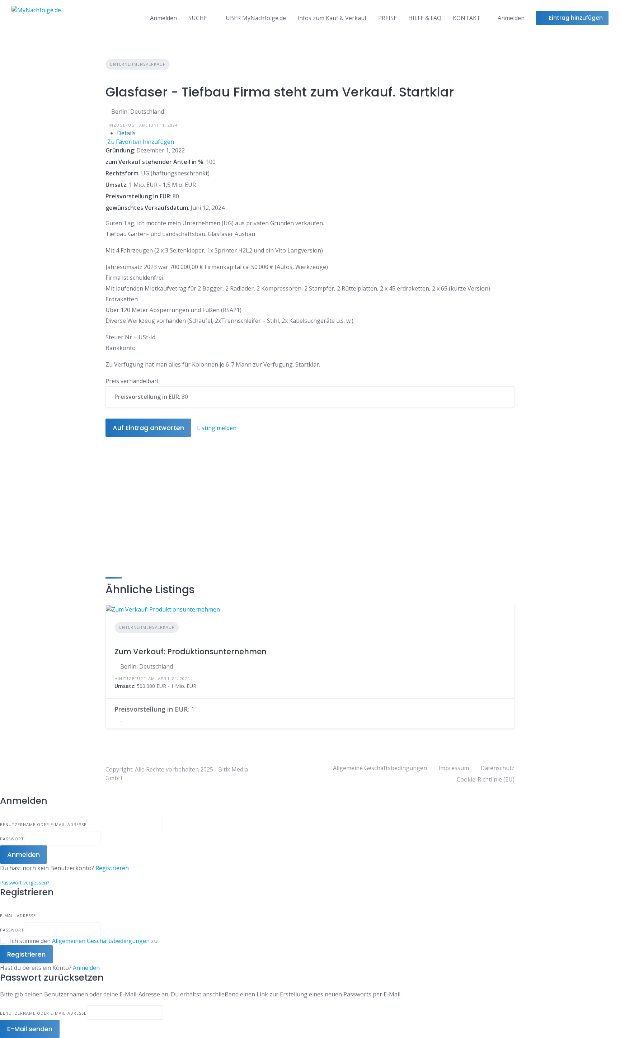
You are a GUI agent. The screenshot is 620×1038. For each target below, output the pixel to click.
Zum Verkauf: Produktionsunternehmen (190, 651)
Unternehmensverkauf (137, 64)
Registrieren (112, 868)
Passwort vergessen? (24, 882)
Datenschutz (497, 768)
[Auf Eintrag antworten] (116, 718)
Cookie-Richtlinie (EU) (486, 779)
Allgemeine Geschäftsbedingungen (380, 768)
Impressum (453, 768)
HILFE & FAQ (424, 18)
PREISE (387, 18)
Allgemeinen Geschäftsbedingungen (101, 941)
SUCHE (197, 18)
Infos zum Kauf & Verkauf (332, 18)
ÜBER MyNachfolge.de (256, 18)
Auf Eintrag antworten (148, 427)
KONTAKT (466, 18)
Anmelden (86, 968)
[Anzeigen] (102, 838)
